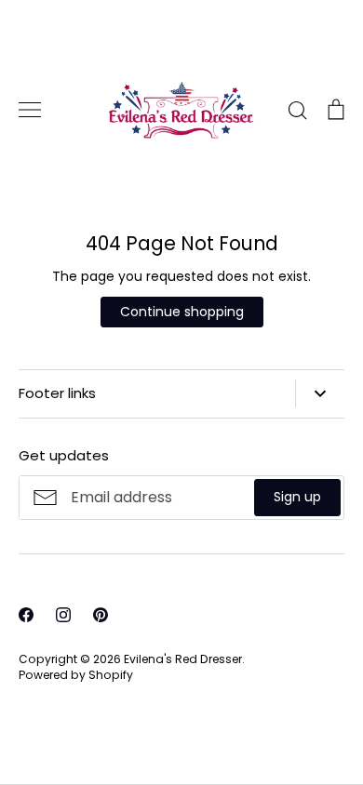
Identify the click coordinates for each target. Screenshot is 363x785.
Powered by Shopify (76, 675)
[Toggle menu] (29, 109)
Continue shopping (182, 311)
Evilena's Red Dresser (183, 659)
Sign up (297, 496)
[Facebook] (26, 614)
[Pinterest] (100, 614)
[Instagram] (63, 614)
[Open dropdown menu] (319, 393)
